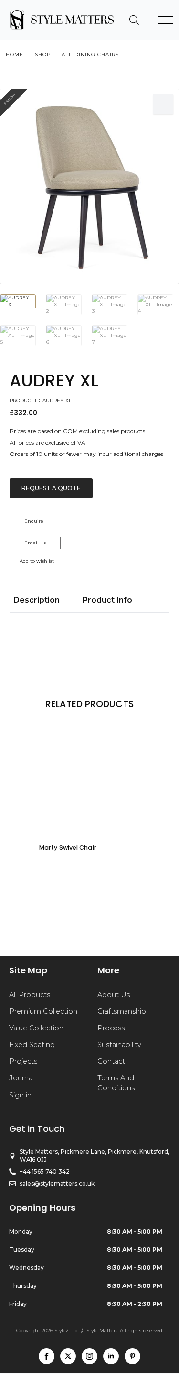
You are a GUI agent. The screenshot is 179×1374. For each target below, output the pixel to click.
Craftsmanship (121, 1011)
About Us (113, 994)
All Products (29, 994)
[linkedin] (111, 1356)
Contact (111, 1061)
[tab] (36, 600)
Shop (43, 54)
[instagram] (89, 1356)
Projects (23, 1061)
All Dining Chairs (90, 54)
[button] (163, 104)
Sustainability (119, 1044)
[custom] (132, 1356)
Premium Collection (43, 1011)
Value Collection (36, 1028)
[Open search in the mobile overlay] (134, 20)
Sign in (20, 1095)
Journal (21, 1078)
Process (111, 1028)
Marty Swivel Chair (67, 847)
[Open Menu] (165, 20)
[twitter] (68, 1356)
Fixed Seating (32, 1044)
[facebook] (46, 1356)
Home (14, 54)
